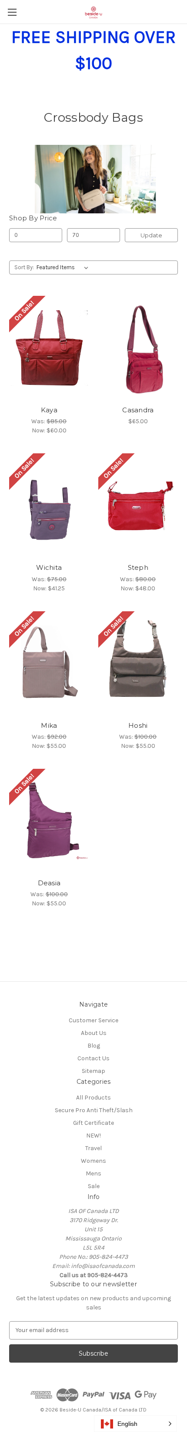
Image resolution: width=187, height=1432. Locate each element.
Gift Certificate (93, 1123)
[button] (135, 1424)
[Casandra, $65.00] (138, 348)
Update (151, 235)
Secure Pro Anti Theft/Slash (94, 1110)
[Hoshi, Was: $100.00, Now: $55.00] (138, 664)
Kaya (49, 410)
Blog (93, 1045)
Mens (93, 1173)
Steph (138, 567)
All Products (93, 1097)
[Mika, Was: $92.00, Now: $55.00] (49, 664)
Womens (93, 1161)
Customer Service (93, 1020)
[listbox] (64, 267)
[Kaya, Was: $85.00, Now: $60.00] (49, 348)
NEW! (93, 1135)
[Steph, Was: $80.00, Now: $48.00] (138, 506)
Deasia (49, 883)
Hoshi (137, 725)
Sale (94, 1186)
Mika (49, 725)
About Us (94, 1033)
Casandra (138, 410)
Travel (93, 1148)
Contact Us (93, 1058)
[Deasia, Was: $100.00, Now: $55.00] (49, 821)
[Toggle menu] (12, 12)
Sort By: (24, 267)
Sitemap (93, 1071)
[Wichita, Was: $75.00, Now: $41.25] (49, 506)
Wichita (49, 567)
